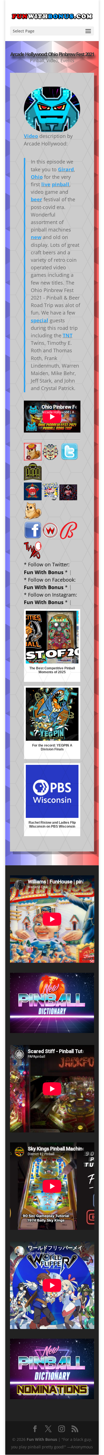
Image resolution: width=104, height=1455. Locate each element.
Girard (66, 169)
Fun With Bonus (42, 1439)
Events (67, 60)
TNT (67, 335)
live (45, 184)
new (36, 237)
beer (36, 199)
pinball (60, 184)
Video (52, 60)
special (39, 320)
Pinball (37, 60)
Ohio (37, 177)
